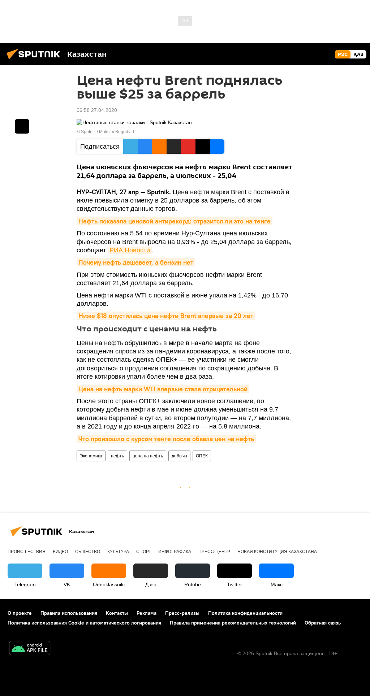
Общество (87, 551)
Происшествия (27, 551)
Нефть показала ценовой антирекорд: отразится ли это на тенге (174, 221)
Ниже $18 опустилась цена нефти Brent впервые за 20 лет (165, 316)
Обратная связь (323, 622)
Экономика (91, 455)
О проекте (20, 613)
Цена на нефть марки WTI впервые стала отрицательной (163, 389)
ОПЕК (202, 455)
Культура (118, 551)
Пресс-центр (214, 551)
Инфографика (174, 551)
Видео (60, 551)
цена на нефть (148, 455)
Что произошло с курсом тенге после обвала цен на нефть (166, 439)
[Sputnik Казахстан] (35, 60)
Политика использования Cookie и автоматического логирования (84, 622)
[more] (22, 126)
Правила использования (68, 613)
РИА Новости (129, 250)
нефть (117, 455)
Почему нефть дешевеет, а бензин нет (135, 262)
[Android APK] (29, 649)
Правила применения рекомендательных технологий (233, 622)
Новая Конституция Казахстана (277, 551)
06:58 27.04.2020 (97, 110)
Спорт (143, 551)
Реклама (146, 613)
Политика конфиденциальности (245, 613)
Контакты (117, 613)
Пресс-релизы (182, 613)
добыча (179, 455)
